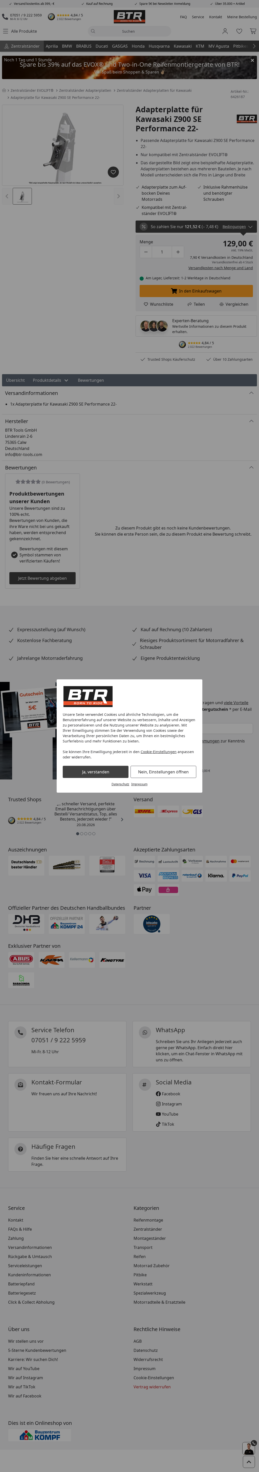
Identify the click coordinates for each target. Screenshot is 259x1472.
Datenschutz (120, 784)
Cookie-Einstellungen (159, 751)
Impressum (139, 784)
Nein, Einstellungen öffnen (163, 772)
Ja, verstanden (95, 772)
